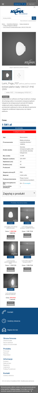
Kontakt (10, 312)
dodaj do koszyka (19, 132)
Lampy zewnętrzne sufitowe (10, 25)
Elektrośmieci (7, 363)
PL (34, 7)
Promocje (6, 351)
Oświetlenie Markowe (12, 24)
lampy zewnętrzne (24, 24)
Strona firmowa (9, 338)
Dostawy (5, 361)
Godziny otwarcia (13, 321)
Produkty (7, 349)
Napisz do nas (12, 330)
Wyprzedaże (6, 355)
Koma (3, 24)
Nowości (6, 353)
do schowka (19, 128)
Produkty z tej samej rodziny (19, 203)
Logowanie (6, 367)
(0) (24, 4)
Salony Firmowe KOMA (10, 344)
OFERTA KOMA (7, 340)
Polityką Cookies (15, 389)
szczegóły (27, 183)
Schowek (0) (17, 4)
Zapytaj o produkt (14, 193)
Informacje (7, 359)
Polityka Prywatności (9, 369)
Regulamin (6, 365)
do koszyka (10, 236)
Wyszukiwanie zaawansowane (28, 20)
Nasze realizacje (8, 342)
